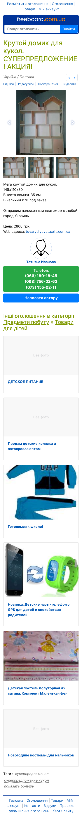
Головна (16, 800)
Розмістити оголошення (28, 4)
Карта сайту (62, 811)
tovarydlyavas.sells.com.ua (48, 231)
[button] (21, 122)
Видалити (69, 84)
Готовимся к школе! (25, 526)
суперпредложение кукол (26, 780)
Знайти (69, 29)
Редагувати (26, 84)
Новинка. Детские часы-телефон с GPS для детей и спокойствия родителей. (39, 609)
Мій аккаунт (48, 9)
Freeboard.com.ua (41, 19)
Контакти (32, 805)
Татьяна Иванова (41, 262)
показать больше (19, 786)
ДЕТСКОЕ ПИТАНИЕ (25, 381)
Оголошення (62, 4)
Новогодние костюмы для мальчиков (41, 755)
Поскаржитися (48, 84)
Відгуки (50, 805)
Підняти (8, 84)
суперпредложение (32, 774)
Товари (29, 9)
